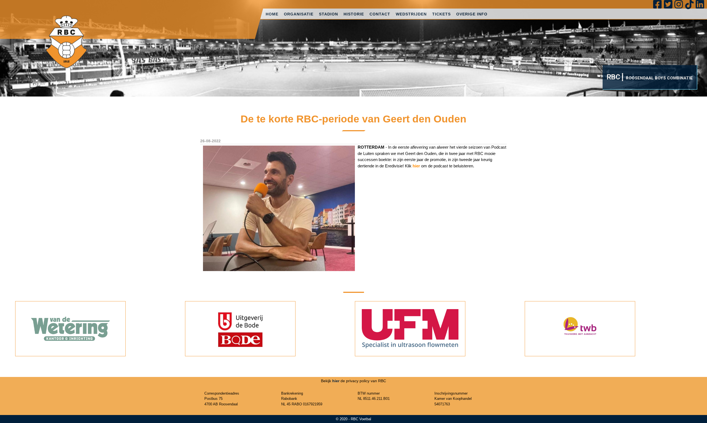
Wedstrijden (411, 14)
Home (272, 14)
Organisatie (298, 14)
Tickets (441, 14)
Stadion (328, 14)
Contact (380, 14)
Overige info (471, 14)
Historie (354, 14)
